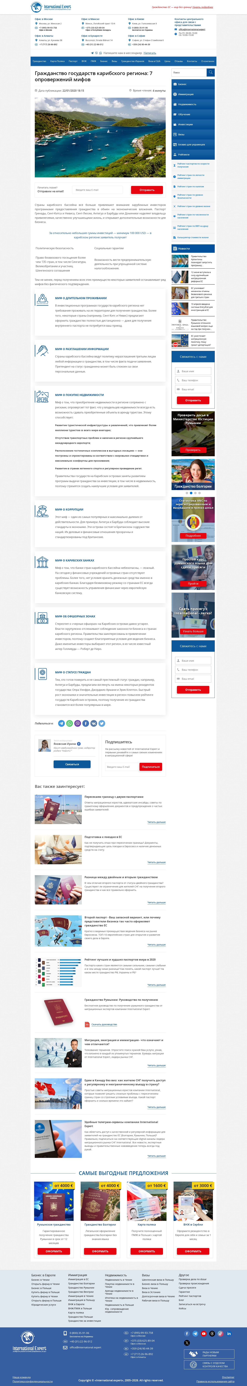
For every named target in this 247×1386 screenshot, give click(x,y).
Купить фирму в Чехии (44, 1296)
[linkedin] (229, 1334)
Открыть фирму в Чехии (45, 1284)
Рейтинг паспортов (190, 1296)
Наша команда (22, 1377)
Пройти (193, 583)
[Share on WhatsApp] (69, 723)
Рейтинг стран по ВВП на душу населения (192, 227)
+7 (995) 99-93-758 (46, 29)
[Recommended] (58, 1012)
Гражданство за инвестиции (84, 1321)
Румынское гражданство (54, 1224)
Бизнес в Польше (41, 1288)
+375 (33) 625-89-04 (96, 29)
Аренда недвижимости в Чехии (119, 1292)
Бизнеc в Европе (43, 1275)
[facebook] (79, 744)
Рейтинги (183, 154)
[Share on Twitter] (101, 723)
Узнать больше (193, 631)
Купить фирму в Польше (45, 1292)
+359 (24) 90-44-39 (139, 45)
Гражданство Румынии (81, 1287)
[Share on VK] (93, 723)
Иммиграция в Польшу (81, 1300)
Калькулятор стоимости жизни (193, 237)
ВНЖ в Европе (76, 1304)
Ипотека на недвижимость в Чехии (121, 1299)
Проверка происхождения (194, 1283)
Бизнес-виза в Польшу (155, 1284)
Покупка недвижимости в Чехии (119, 1285)
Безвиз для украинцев (191, 144)
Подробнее (193, 535)
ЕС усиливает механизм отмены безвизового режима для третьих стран (201, 292)
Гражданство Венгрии (81, 1292)
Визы (181, 134)
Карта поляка (147, 1224)
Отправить (193, 400)
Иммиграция (186, 94)
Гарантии (184, 1292)
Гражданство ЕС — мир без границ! (182, 7)
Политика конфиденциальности (33, 1381)
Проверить (193, 450)
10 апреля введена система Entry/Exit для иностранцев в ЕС (202, 307)
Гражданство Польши (80, 1316)
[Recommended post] (58, 809)
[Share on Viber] (77, 723)
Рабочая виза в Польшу (155, 1300)
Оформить (54, 1251)
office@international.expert (85, 1347)
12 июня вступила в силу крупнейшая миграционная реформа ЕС (201, 277)
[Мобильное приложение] (10, 693)
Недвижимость (187, 104)
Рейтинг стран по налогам (190, 186)
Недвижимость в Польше (119, 1305)
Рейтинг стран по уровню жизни (193, 206)
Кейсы (182, 1308)
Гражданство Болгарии (100, 1224)
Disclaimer (228, 1377)
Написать (150, 53)
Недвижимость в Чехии (118, 1279)
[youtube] (204, 1334)
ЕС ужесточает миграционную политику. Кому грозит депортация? (201, 340)
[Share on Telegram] (61, 723)
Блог (181, 1300)
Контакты (192, 61)
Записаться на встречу (192, 1304)
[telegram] (195, 1334)
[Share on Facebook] (85, 723)
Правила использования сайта (215, 1381)
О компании (207, 61)
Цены (167, 61)
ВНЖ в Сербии (193, 1224)
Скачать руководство (104, 1024)
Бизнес (182, 84)
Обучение (184, 114)
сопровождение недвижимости (117, 1310)
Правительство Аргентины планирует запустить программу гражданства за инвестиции (201, 261)
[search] (211, 73)
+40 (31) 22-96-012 (92, 45)
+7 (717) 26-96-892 (46, 45)
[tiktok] (220, 1334)
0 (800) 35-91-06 (141, 29)
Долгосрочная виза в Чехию (158, 1296)
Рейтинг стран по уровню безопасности (190, 196)
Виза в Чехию (150, 1288)
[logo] (54, 7)
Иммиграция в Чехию (81, 1296)
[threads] (212, 1334)
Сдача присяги (187, 1287)
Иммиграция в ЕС (78, 1279)
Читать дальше (157, 822)
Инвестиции (185, 124)
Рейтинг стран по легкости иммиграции (190, 177)
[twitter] (187, 1343)
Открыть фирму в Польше (46, 1300)
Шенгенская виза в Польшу (158, 1279)
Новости (184, 248)
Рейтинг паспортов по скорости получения (193, 165)
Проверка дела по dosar (193, 1279)
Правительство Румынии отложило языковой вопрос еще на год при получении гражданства (202, 325)
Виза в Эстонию (151, 1292)
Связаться (72, 764)
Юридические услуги (43, 1304)
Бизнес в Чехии (40, 1279)
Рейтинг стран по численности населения (193, 216)
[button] (187, 493)
